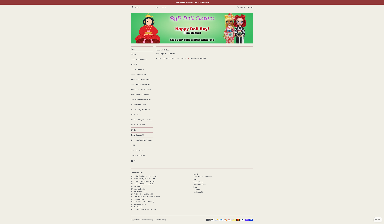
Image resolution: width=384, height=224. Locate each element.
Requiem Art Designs (148, 220)
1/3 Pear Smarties (137, 199)
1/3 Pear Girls (136, 115)
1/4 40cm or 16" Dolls (138, 105)
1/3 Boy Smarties (137, 207)
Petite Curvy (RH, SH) (138, 74)
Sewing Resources (200, 184)
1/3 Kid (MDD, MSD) (138, 125)
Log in (158, 7)
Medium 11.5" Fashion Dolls (141, 89)
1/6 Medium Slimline (138, 189)
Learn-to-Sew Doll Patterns (203, 177)
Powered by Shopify (160, 220)
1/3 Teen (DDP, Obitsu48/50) (141, 120)
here (189, 58)
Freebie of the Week (138, 155)
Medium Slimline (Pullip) (140, 94)
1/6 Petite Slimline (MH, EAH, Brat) (143, 176)
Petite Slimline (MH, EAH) (140, 79)
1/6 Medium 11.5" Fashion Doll (142, 184)
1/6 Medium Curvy (137, 186)
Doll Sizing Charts (137, 69)
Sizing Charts (198, 182)
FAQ (195, 179)
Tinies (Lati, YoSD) (137, 135)
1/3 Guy (134, 130)
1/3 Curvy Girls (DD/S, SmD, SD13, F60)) (145, 196)
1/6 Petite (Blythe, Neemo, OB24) (143, 181)
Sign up (164, 7)
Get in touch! (198, 192)
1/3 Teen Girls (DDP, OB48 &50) (142, 202)
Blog (195, 187)
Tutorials (134, 64)
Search (133, 54)
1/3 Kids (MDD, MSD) (138, 204)
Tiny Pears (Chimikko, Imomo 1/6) (143, 209)
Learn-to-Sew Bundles (139, 59)
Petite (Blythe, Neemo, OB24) (141, 84)
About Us (197, 189)
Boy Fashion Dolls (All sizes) (141, 99)
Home (133, 49)
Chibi (133, 145)
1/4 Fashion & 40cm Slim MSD (142, 194)
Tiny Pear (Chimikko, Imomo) (141, 140)
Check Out (250, 7)
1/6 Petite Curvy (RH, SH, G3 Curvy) (143, 179)
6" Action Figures (137, 150)
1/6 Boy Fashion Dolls (139, 191)
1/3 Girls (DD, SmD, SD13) (140, 110)
